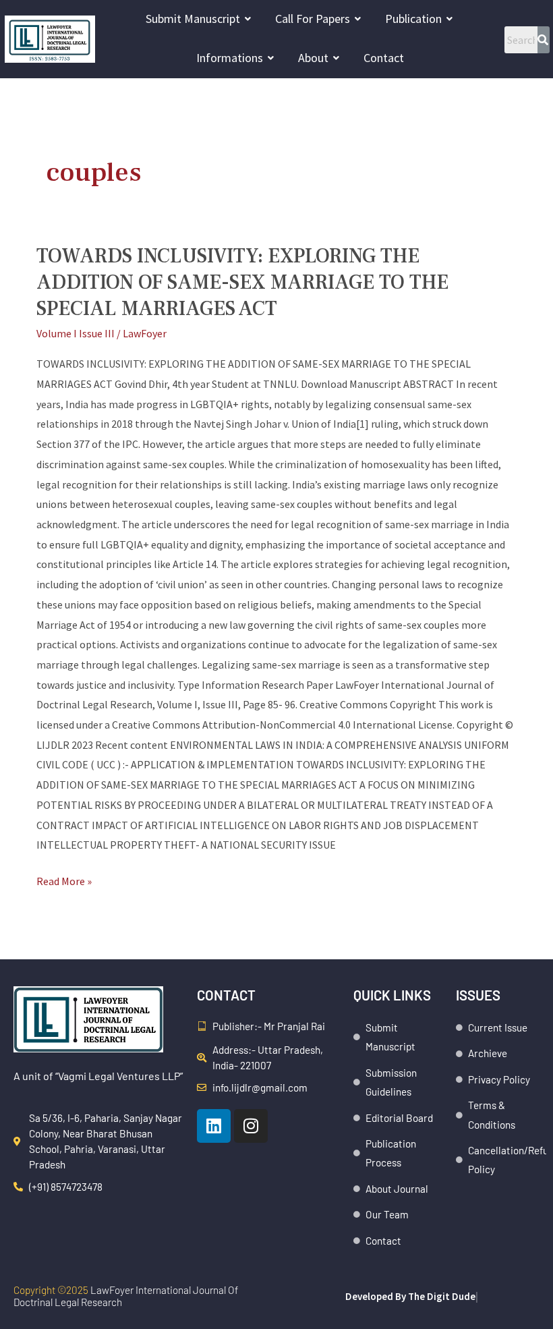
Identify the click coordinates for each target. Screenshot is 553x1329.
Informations (229, 57)
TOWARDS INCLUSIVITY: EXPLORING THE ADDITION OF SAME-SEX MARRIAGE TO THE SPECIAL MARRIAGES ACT (242, 282)
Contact (383, 57)
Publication (413, 18)
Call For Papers (312, 18)
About (313, 57)
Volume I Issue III (75, 333)
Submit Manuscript (193, 18)
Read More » (64, 880)
